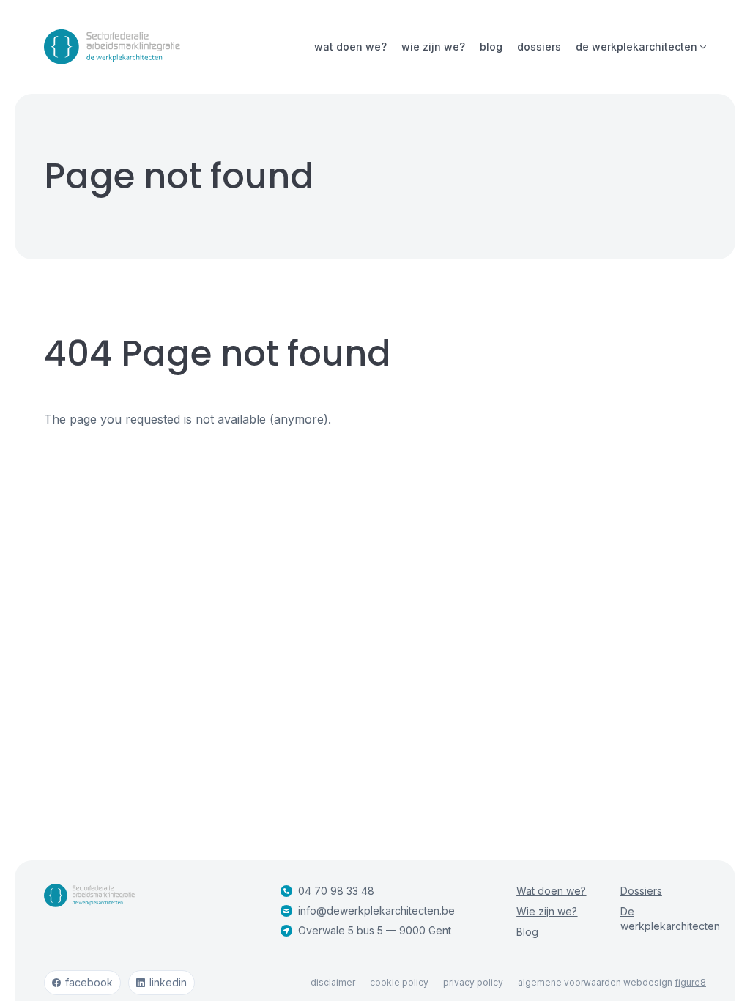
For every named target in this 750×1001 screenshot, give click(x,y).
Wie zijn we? (433, 46)
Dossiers (539, 46)
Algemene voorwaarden (569, 982)
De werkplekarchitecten (636, 46)
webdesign (664, 982)
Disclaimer (333, 982)
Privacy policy (473, 982)
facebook (89, 982)
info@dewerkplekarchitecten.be (376, 910)
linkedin (168, 982)
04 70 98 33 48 (336, 890)
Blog (491, 46)
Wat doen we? (350, 46)
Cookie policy (399, 982)
